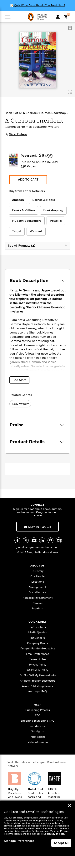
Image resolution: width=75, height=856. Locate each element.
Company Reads (37, 643)
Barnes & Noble (43, 200)
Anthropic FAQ (37, 691)
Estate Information (37, 742)
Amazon (18, 200)
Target (16, 231)
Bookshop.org (53, 210)
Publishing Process (37, 710)
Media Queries (37, 632)
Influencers (37, 638)
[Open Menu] (8, 17)
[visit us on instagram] (59, 540)
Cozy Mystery (20, 404)
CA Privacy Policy (37, 670)
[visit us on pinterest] (50, 540)
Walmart (36, 231)
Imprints (37, 608)
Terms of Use (37, 659)
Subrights (37, 731)
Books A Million (23, 210)
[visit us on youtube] (34, 540)
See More (19, 380)
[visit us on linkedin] (42, 540)
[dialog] (37, 828)
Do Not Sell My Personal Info (38, 675)
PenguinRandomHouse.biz (37, 648)
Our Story (37, 571)
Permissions (37, 737)
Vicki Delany (18, 134)
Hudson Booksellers (26, 221)
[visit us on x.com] (26, 540)
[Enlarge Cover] (70, 92)
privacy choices (55, 834)
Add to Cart (28, 179)
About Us (37, 565)
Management (37, 587)
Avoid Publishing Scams (37, 686)
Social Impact (37, 592)
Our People (37, 576)
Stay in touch (39, 527)
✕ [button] (69, 806)
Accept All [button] (61, 843)
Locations (37, 582)
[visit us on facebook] (17, 540)
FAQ (37, 715)
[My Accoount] (58, 16)
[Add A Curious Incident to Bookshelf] (70, 28)
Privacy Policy (37, 664)
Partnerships (37, 627)
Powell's (56, 221)
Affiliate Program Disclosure (37, 681)
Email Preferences (37, 654)
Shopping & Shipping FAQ (37, 721)
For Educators (37, 726)
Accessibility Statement (37, 598)
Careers (37, 603)
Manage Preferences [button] (19, 841)
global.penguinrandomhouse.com (37, 547)
